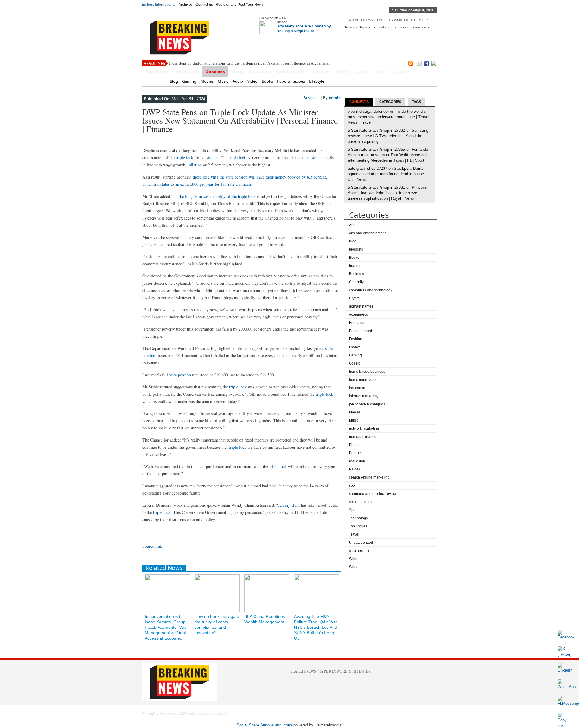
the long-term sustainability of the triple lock (217, 196)
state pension (307, 157)
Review (355, 469)
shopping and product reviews (373, 494)
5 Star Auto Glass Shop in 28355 (376, 149)
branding (356, 266)
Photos (354, 445)
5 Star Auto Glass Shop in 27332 (376, 130)
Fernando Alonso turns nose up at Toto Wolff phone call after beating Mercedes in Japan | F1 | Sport (388, 155)
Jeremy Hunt (289, 505)
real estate (357, 461)
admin (335, 98)
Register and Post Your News (240, 4)
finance (282, 22)
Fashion (321, 71)
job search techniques (367, 404)
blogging (356, 249)
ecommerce (358, 314)
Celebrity (356, 282)
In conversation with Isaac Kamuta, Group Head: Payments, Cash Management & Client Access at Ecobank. (167, 627)
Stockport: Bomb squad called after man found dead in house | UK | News (387, 174)
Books (267, 81)
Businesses (420, 27)
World (237, 71)
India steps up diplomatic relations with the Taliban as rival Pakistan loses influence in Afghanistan (250, 63)
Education (260, 71)
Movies (207, 81)
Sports (363, 71)
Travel (382, 71)
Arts (352, 225)
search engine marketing (369, 477)
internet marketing (363, 396)
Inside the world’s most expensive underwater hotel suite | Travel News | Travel (388, 117)
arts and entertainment (367, 233)
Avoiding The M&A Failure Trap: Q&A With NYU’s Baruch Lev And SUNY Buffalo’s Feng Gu (316, 627)
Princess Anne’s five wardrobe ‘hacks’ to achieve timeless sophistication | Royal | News (387, 193)
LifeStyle (316, 81)
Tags (416, 101)
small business (361, 502)
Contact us (204, 4)
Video (252, 81)
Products (356, 453)
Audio (238, 81)
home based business (367, 371)
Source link (152, 546)
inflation (195, 165)
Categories (390, 101)
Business (215, 71)
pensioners (209, 157)
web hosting (359, 551)
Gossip (354, 363)
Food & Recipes (291, 81)
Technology (380, 27)
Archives (186, 4)
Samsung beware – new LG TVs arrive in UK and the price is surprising (388, 136)
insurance (357, 388)
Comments (359, 101)
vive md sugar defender (368, 111)
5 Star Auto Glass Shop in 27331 (376, 187)
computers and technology (370, 290)
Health (343, 71)
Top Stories (400, 27)
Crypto (401, 71)
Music (223, 81)
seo (352, 485)
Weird (354, 559)
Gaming (189, 81)
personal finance (362, 437)
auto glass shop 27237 (367, 168)
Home (160, 81)
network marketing (364, 428)
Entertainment (292, 71)
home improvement (365, 380)
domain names (361, 306)
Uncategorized (361, 542)
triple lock (184, 157)
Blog (174, 81)
